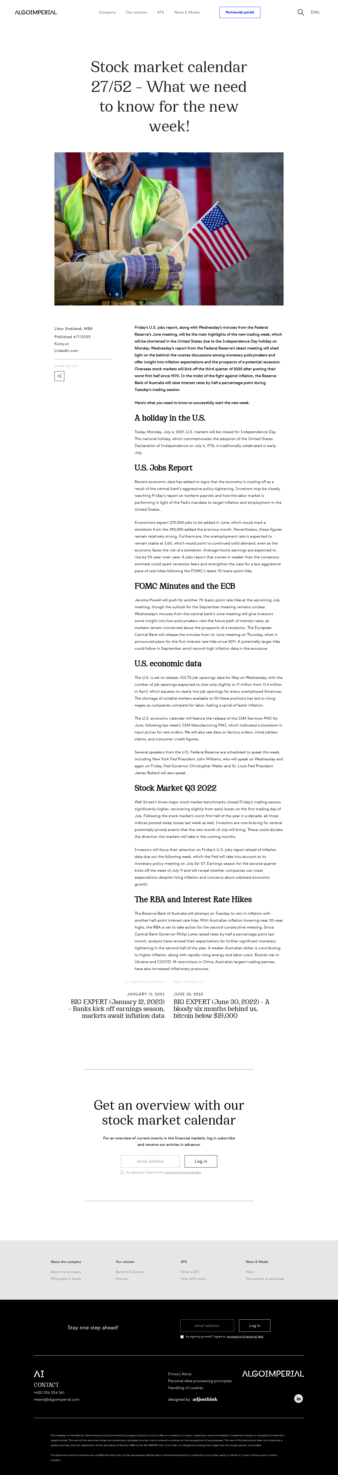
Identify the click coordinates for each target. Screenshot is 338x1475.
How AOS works (193, 1279)
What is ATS (190, 1272)
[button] (107, 12)
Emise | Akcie (180, 1374)
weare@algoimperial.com (57, 1399)
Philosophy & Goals (66, 1279)
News (250, 1272)
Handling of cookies (185, 1387)
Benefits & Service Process (130, 1275)
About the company (66, 1272)
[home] (36, 12)
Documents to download (265, 1279)
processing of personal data (183, 1172)
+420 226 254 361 (49, 1392)
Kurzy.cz (61, 343)
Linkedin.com (66, 350)
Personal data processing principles (200, 1380)
